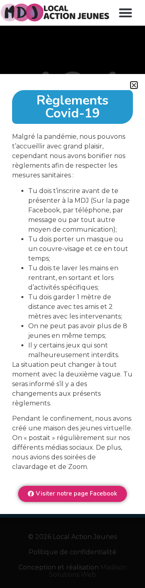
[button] (125, 12)
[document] (72, 294)
